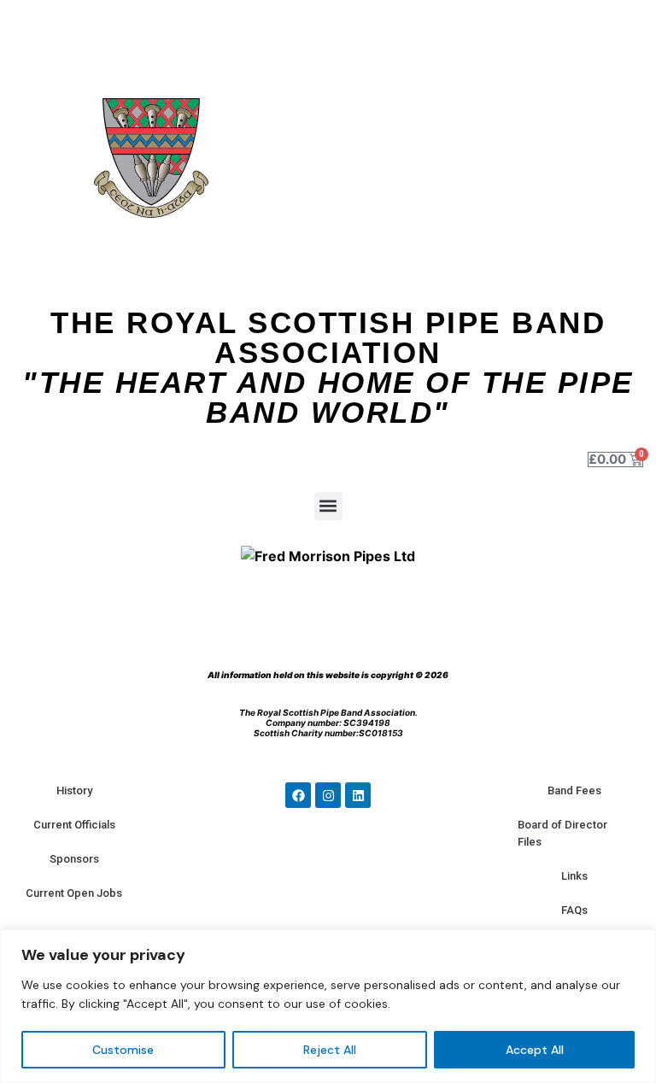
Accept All (535, 1049)
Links (574, 875)
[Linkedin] (358, 795)
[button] (328, 506)
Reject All (329, 1049)
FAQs (574, 910)
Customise (123, 1049)
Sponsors (74, 858)
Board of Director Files (562, 833)
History (74, 790)
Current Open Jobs (74, 893)
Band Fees (574, 790)
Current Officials (74, 824)
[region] (328, 1006)
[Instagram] (328, 795)
